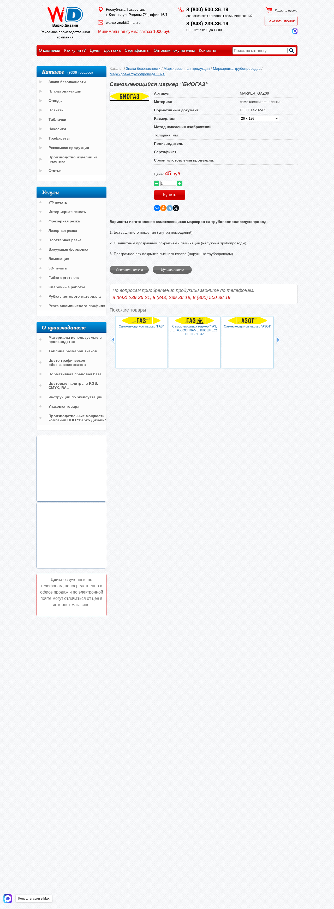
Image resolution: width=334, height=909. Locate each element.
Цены (95, 50)
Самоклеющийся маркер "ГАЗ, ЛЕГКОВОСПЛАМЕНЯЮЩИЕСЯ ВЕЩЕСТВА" (194, 330)
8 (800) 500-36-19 (207, 9)
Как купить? (75, 50)
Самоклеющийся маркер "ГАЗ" (141, 326)
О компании (49, 50)
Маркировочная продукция (187, 68)
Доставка (112, 50)
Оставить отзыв (129, 269)
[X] (176, 208)
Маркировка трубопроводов (236, 68)
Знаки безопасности (143, 68)
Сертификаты (137, 50)
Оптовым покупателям (174, 50)
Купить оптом (172, 269)
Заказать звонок (281, 21)
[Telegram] (169, 208)
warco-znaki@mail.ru (123, 22)
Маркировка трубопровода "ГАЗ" (137, 74)
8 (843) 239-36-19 (207, 23)
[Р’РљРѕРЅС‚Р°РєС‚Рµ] (157, 208)
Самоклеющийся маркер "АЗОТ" (247, 326)
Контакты (207, 50)
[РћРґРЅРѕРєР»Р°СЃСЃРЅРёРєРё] (163, 208)
